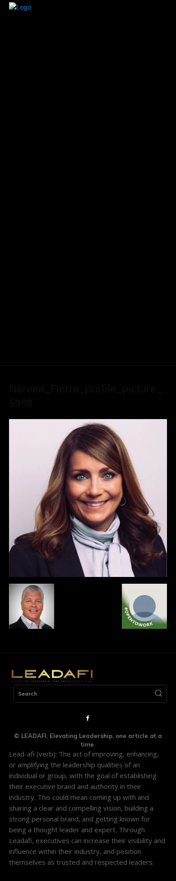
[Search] (158, 694)
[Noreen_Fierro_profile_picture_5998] (88, 574)
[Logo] (52, 676)
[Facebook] (88, 718)
